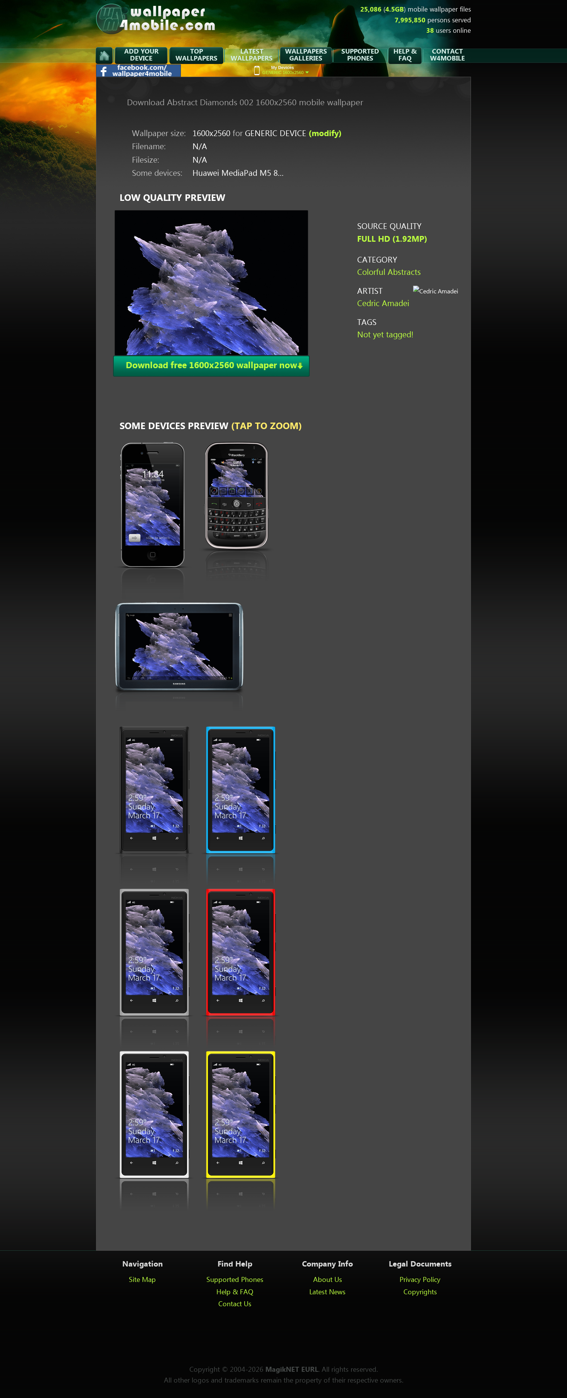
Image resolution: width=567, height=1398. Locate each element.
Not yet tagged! (385, 335)
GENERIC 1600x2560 (283, 70)
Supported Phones (234, 1280)
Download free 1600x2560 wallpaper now (211, 366)
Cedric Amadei (383, 304)
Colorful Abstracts (389, 272)
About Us (327, 1280)
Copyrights (420, 1292)
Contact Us (234, 1304)
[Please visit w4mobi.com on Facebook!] (139, 74)
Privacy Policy (420, 1280)
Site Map (142, 1280)
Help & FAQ (234, 1292)
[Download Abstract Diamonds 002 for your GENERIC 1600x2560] (211, 282)
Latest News (327, 1292)
